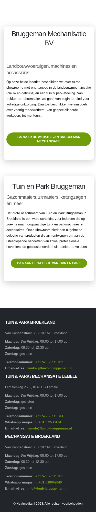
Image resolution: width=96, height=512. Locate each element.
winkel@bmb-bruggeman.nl (49, 368)
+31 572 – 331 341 (49, 416)
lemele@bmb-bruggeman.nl (49, 428)
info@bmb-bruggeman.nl (47, 488)
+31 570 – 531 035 (49, 362)
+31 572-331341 (51, 422)
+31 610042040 (50, 482)
